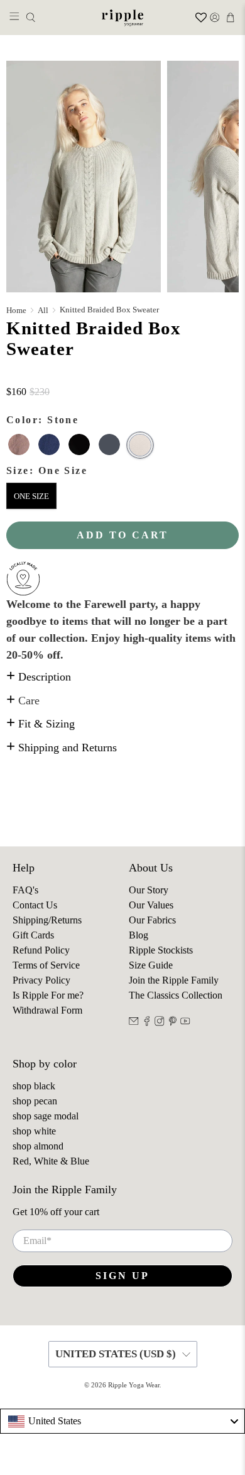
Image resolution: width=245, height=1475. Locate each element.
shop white (34, 1131)
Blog (138, 935)
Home (16, 310)
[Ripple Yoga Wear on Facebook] (147, 1022)
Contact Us (35, 905)
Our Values (151, 905)
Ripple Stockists (161, 950)
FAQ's (25, 890)
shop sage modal (46, 1116)
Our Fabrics (152, 920)
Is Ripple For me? (48, 995)
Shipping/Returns (47, 920)
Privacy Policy (41, 980)
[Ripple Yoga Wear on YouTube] (185, 1022)
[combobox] (122, 1421)
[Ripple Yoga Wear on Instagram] (160, 1022)
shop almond (38, 1146)
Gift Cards (33, 935)
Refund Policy (41, 950)
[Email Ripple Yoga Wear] (134, 1022)
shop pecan (35, 1101)
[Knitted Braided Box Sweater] (83, 176)
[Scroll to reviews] (122, 377)
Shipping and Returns (61, 747)
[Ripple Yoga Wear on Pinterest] (173, 1022)
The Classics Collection (175, 995)
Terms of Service (46, 965)
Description (38, 677)
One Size (31, 496)
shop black (34, 1086)
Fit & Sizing (40, 723)
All (43, 310)
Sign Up (122, 1275)
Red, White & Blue (51, 1161)
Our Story (148, 890)
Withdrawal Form (47, 1010)
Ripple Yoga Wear (134, 1385)
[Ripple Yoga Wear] (123, 17)
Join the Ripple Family (174, 980)
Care (23, 700)
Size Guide (151, 965)
